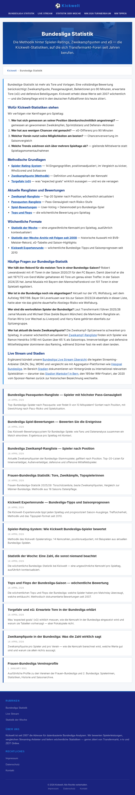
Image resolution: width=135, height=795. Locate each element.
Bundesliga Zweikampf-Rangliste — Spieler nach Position (51, 448)
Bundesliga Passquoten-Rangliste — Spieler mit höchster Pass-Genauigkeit (65, 395)
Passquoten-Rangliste (26, 202)
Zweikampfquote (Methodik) (30, 176)
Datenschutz (13, 764)
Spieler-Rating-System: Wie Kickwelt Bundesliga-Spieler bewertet (57, 529)
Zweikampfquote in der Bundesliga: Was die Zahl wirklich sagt (54, 636)
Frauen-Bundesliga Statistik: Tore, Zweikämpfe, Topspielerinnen (56, 475)
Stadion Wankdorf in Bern (61, 373)
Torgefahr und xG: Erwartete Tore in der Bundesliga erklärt (52, 609)
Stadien (43, 369)
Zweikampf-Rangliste (25, 196)
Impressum (12, 758)
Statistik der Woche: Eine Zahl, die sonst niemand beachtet (52, 556)
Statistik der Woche (68, 13)
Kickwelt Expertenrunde (27, 248)
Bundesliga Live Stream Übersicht (65, 359)
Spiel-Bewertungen (24, 207)
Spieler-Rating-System (26, 166)
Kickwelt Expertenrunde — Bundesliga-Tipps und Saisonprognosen (59, 502)
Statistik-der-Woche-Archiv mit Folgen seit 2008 (44, 237)
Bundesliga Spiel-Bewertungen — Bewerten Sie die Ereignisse (54, 422)
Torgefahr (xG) (21, 181)
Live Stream (45, 13)
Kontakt (10, 770)
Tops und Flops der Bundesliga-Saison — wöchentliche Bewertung (58, 583)
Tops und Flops (21, 212)
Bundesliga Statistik (21, 13)
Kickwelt (12, 70)
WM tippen (120, 13)
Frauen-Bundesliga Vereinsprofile (33, 663)
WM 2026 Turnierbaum (97, 13)
